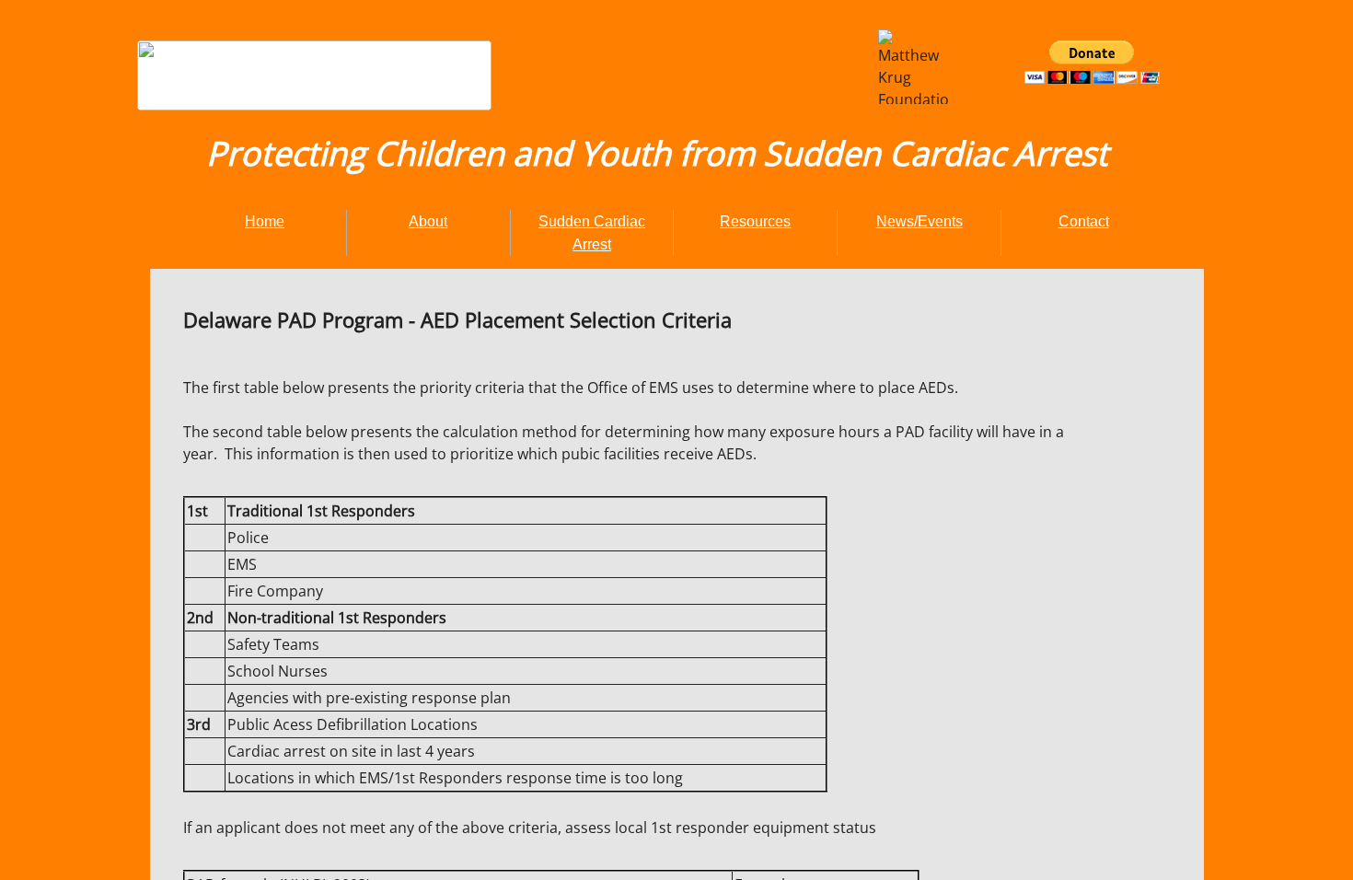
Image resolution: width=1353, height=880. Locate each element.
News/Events (919, 221)
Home (264, 221)
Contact (1083, 221)
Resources (755, 221)
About (428, 221)
